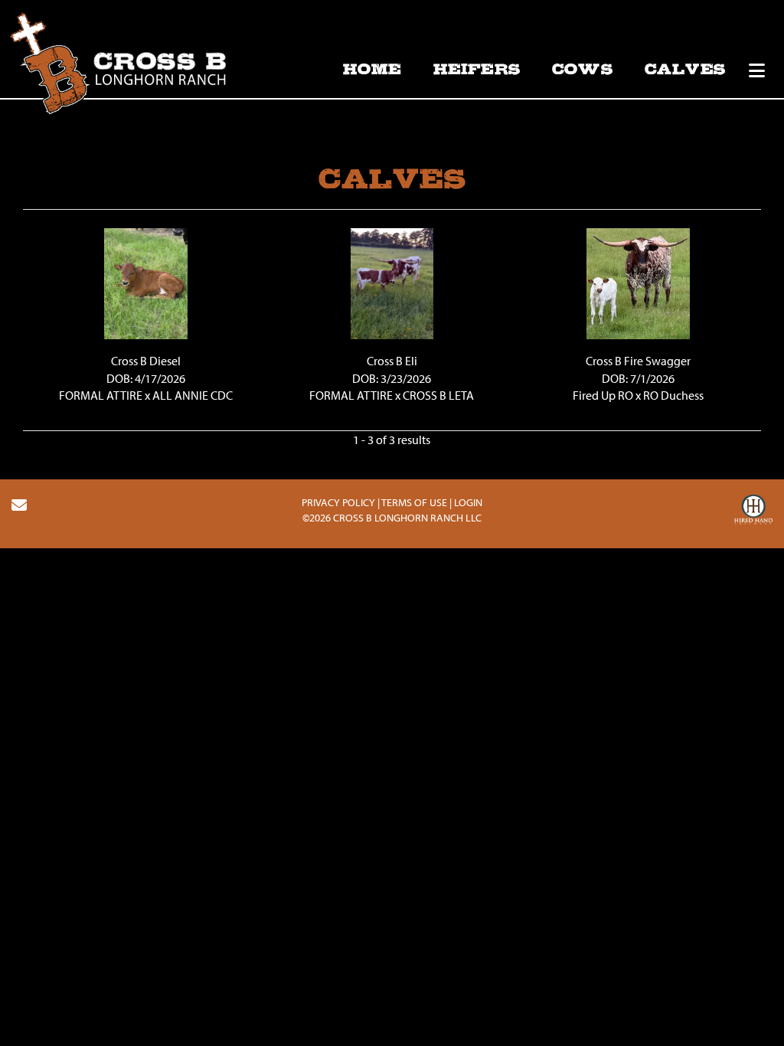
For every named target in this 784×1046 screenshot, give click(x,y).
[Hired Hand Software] (753, 511)
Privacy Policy (338, 502)
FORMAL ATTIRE (100, 395)
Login (468, 502)
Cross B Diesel (146, 360)
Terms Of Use (414, 502)
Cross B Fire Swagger (638, 360)
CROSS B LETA (438, 395)
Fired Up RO (603, 395)
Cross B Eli (392, 360)
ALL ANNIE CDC (192, 395)
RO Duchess (673, 395)
